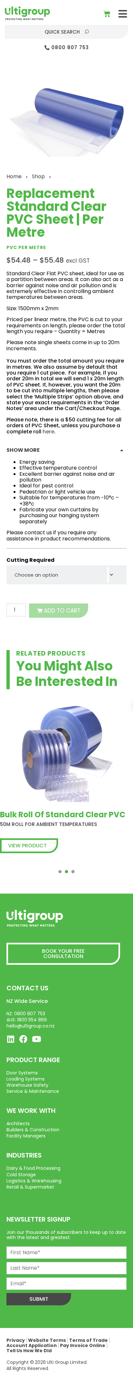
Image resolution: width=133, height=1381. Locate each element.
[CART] (107, 14)
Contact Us (27, 988)
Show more (23, 450)
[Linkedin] (10, 1039)
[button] (122, 14)
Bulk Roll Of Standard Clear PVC (62, 814)
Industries (24, 1155)
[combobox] (66, 574)
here (48, 431)
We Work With (31, 1110)
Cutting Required (30, 560)
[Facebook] (23, 1039)
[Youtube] (36, 1039)
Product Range (33, 1059)
